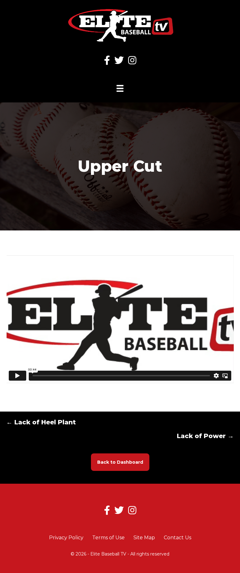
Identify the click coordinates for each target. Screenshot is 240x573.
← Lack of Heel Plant (41, 422)
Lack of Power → (205, 436)
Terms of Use (108, 538)
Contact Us (177, 538)
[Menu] (120, 88)
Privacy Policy (66, 538)
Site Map (144, 538)
